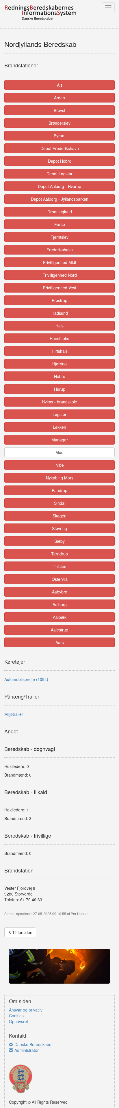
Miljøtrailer (13, 714)
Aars (59, 642)
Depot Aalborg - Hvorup (59, 186)
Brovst (59, 110)
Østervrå (60, 579)
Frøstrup (59, 300)
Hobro (59, 376)
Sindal (59, 503)
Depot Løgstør (59, 174)
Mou (59, 452)
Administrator (26, 1050)
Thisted (59, 566)
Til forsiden (22, 932)
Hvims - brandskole (59, 402)
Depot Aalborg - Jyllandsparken (59, 199)
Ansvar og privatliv (25, 1010)
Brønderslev (59, 123)
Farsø (59, 224)
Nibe (59, 465)
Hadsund (59, 313)
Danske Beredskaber (33, 1044)
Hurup (59, 389)
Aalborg (60, 604)
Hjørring (59, 364)
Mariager (59, 440)
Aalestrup (59, 630)
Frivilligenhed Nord (59, 275)
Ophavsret (18, 1021)
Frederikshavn (60, 250)
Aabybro (59, 592)
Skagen (59, 516)
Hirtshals (60, 351)
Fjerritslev (59, 237)
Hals (59, 326)
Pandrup (59, 490)
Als (59, 85)
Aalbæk (59, 617)
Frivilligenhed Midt (59, 262)
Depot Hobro (59, 161)
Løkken (59, 427)
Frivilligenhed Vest (59, 288)
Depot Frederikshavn (59, 148)
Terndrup (59, 554)
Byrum (60, 135)
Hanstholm (59, 338)
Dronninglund (59, 212)
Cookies (16, 1015)
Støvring (59, 528)
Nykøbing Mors (59, 478)
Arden (59, 97)
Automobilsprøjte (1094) (26, 679)
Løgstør (59, 414)
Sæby (59, 541)
